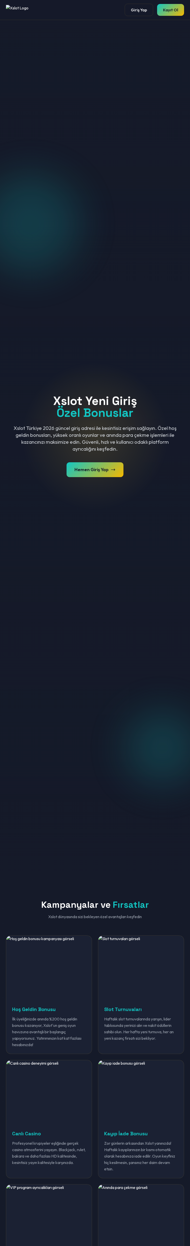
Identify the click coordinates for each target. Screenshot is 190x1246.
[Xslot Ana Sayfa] (21, 10)
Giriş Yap (139, 9)
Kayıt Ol (170, 9)
